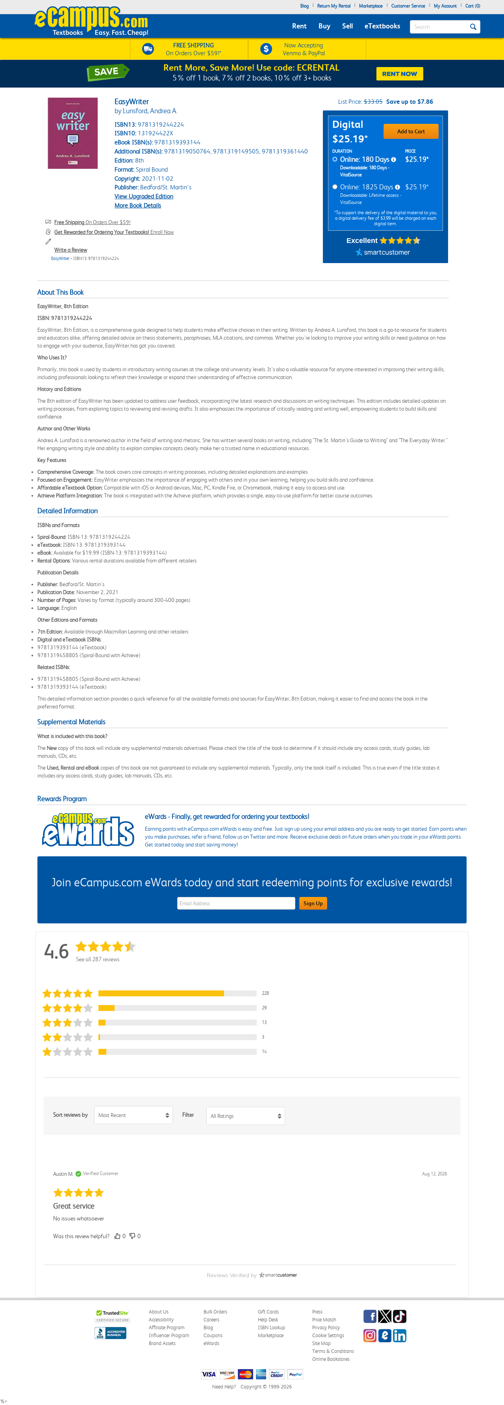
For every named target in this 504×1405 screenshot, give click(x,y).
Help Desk (268, 1320)
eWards (211, 1343)
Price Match (324, 1320)
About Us (159, 1312)
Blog (304, 6)
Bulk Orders (215, 1312)
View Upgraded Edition (144, 196)
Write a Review (70, 250)
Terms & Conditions (333, 1351)
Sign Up (313, 903)
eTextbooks (382, 26)
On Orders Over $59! (92, 222)
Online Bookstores (331, 1359)
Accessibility (161, 1320)
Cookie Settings (328, 1335)
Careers (211, 1320)
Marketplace (371, 6)
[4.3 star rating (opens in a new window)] (400, 241)
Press (317, 1312)
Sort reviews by (70, 1114)
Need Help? (224, 1387)
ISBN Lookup (271, 1327)
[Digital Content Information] (393, 160)
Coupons (213, 1335)
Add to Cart (411, 131)
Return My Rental (333, 6)
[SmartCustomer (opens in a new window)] (382, 253)
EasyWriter (60, 258)
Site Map (321, 1343)
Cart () (472, 6)
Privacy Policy (326, 1327)
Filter (188, 1114)
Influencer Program (169, 1335)
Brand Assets (162, 1343)
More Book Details (138, 205)
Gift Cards (268, 1312)
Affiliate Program (167, 1327)
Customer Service (408, 6)
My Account (445, 6)
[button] (159, 993)
